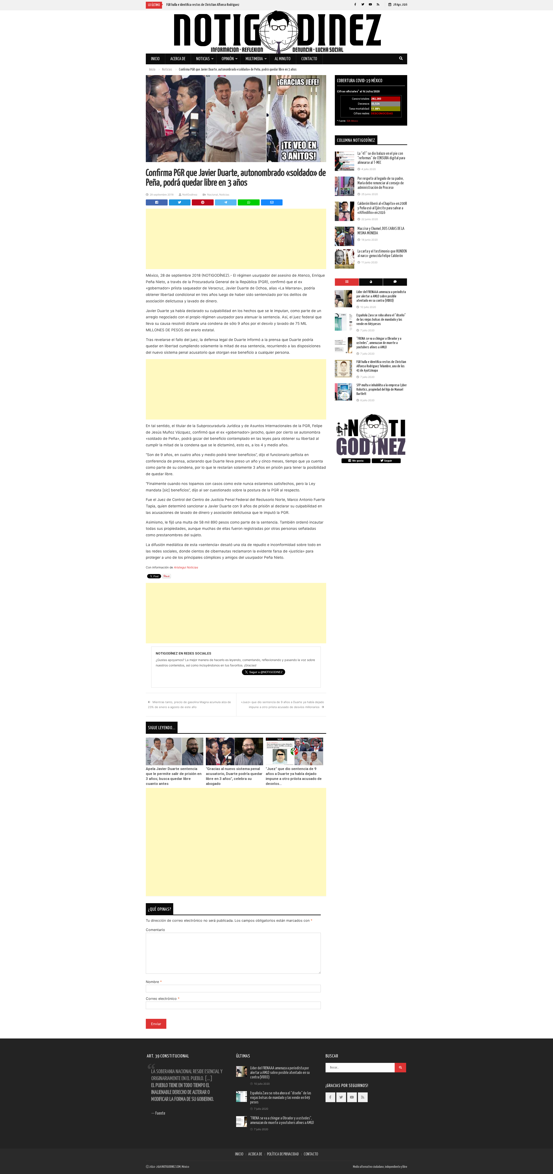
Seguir (387, 460)
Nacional (212, 194)
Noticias (203, 59)
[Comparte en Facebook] (157, 202)
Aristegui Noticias (186, 567)
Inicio (155, 59)
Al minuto (283, 59)
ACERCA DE (255, 1154)
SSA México (352, 121)
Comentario (155, 930)
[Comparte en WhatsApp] (249, 202)
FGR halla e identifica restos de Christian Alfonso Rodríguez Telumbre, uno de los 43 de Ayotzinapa (381, 366)
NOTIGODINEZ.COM (171, 1166)
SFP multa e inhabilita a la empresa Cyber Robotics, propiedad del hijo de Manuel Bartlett (381, 390)
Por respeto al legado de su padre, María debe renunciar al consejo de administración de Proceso (381, 183)
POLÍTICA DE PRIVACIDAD (283, 1154)
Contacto (309, 59)
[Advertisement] (236, 239)
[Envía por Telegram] (226, 202)
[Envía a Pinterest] (203, 202)
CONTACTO (311, 1154)
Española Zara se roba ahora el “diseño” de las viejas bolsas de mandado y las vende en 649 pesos (381, 320)
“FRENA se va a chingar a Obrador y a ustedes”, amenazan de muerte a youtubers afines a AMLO (378, 343)
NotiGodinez (189, 194)
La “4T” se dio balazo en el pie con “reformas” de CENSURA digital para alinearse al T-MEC (381, 158)
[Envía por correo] (272, 202)
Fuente (160, 1113)
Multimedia (254, 59)
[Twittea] (180, 202)
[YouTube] (370, 4)
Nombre (154, 982)
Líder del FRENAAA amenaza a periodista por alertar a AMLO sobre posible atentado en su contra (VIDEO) (381, 296)
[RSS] (378, 4)
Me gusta (357, 460)
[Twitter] (363, 4)
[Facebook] (355, 4)
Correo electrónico (163, 998)
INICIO (239, 1154)
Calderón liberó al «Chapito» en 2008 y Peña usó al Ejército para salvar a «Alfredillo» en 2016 (382, 208)
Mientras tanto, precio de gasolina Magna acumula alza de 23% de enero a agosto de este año (189, 704)
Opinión (228, 59)
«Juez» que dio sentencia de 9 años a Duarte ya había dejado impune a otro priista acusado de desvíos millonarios (282, 704)
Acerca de (177, 59)
